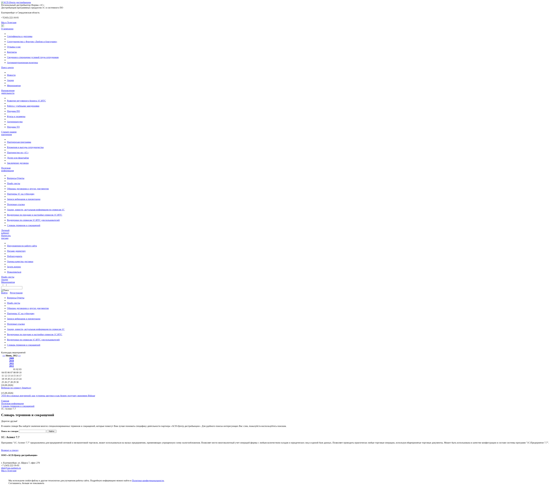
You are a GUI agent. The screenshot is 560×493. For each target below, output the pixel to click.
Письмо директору (16, 251)
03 (20, 369)
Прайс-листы (13, 183)
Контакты (12, 52)
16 (17, 375)
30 (17, 382)
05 (6, 372)
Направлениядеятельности (7, 91)
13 (8, 375)
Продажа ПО (13, 111)
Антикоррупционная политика (22, 62)
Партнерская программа (19, 142)
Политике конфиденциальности (148, 480)
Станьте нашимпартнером (8, 133)
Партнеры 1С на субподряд (20, 194)
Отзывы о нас (14, 47)
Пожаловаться (14, 272)
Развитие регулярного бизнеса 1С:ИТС (26, 100)
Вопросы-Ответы (15, 178)
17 (20, 375)
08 (14, 372)
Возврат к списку (10, 450)
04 (3, 372)
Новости (11, 75)
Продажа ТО (13, 127)
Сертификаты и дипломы (19, 36)
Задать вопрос (14, 267)
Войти (4, 293)
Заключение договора (18, 163)
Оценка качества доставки (20, 261)
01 (14, 369)
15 (14, 375)
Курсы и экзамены (16, 116)
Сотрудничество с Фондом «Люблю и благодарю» (32, 41)
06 (8, 372)
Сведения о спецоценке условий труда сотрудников (33, 57)
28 (11, 382)
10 (20, 372)
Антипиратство (15, 121)
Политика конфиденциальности (17, 458)
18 (3, 379)
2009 (11, 358)
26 (6, 382)
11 (3, 375)
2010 (11, 361)
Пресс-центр (7, 67)
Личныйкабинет (5, 231)
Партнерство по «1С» (18, 152)
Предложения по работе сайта (22, 246)
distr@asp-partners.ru (11, 468)
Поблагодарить (14, 256)
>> (19, 355)
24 (20, 379)
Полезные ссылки (16, 204)
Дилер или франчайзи (18, 158)
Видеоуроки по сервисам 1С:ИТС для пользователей (33, 220)
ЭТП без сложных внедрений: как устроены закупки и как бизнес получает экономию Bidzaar (48, 395)
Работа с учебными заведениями (23, 106)
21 (11, 379)
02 (17, 369)
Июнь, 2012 (12, 355)
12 (6, 375)
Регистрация (16, 293)
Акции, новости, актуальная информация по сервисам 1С (36, 209)
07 (11, 372)
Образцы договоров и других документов (28, 188)
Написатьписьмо (6, 236)
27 (8, 382)
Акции (10, 80)
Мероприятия (14, 85)
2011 (11, 363)
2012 (11, 366)
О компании (7, 29)
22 (14, 379)
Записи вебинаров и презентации (23, 199)
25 (3, 382)
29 (14, 382)
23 (17, 379)
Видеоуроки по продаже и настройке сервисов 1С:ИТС (34, 215)
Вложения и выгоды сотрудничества (25, 147)
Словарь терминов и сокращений (23, 225)
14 (11, 375)
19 (6, 379)
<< (3, 355)
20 (8, 379)
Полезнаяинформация (7, 169)
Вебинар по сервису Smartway (16, 388)
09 (17, 372)
